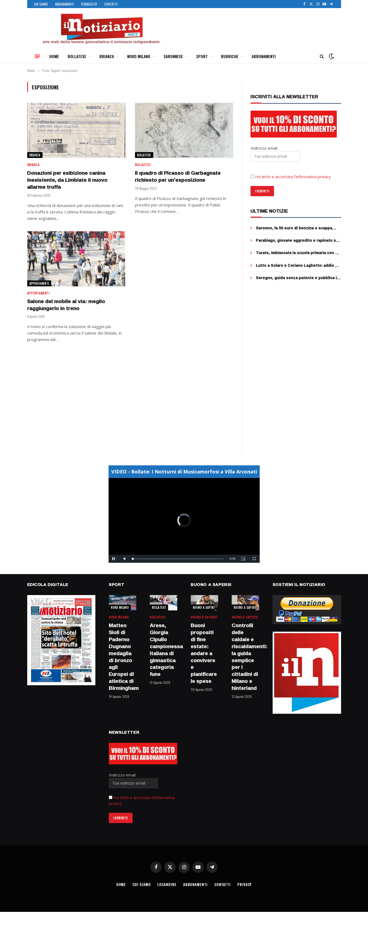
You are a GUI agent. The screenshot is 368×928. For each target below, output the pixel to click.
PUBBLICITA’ (89, 4)
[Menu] (37, 56)
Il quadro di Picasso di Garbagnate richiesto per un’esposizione (178, 177)
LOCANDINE (166, 884)
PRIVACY (244, 884)
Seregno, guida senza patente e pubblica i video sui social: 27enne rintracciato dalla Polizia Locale (296, 277)
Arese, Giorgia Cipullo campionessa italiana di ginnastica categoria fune (163, 650)
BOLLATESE (77, 56)
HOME (54, 56)
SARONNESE (173, 56)
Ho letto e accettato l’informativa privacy (293, 176)
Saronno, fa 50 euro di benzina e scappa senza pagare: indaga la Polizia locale (294, 228)
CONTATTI (110, 4)
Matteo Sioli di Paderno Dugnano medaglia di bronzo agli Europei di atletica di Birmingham (122, 656)
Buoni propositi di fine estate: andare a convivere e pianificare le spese (204, 653)
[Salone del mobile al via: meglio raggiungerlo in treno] (76, 258)
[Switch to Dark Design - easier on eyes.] (330, 56)
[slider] (178, 558)
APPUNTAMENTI (39, 283)
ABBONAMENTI (64, 4)
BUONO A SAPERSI (204, 607)
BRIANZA (106, 56)
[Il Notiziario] (101, 29)
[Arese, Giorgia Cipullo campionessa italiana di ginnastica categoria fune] (163, 602)
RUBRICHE (229, 56)
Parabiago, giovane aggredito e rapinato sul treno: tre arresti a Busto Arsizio (297, 240)
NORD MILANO (138, 56)
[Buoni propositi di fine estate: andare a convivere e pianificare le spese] (204, 602)
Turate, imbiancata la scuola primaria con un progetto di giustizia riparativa (298, 252)
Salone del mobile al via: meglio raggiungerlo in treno (66, 305)
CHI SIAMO (41, 4)
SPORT (202, 56)
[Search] (322, 56)
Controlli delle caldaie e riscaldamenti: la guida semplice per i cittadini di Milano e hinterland (245, 656)
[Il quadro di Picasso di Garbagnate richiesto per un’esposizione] (184, 130)
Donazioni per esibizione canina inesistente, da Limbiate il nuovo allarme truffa (67, 180)
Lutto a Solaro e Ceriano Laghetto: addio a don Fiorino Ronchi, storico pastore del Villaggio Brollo (296, 265)
